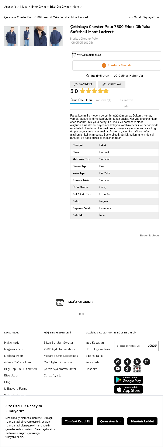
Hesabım (91, 369)
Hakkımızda (12, 343)
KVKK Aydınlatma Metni (59, 349)
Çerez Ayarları (53, 375)
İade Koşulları (95, 343)
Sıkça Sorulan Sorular (58, 343)
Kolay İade (93, 362)
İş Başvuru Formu (15, 389)
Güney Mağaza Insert (18, 362)
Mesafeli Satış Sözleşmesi (61, 356)
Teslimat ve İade (125, 103)
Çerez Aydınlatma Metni (60, 369)
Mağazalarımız (14, 349)
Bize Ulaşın (11, 375)
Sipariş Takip (94, 356)
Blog (7, 382)
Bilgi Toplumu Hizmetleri (20, 369)
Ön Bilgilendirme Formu (59, 362)
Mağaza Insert (13, 356)
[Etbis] (137, 369)
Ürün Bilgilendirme (98, 349)
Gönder (152, 345)
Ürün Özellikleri (81, 100)
